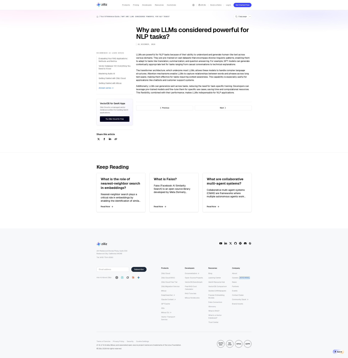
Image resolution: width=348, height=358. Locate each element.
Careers (235, 278)
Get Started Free (242, 5)
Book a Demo (216, 5)
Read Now (105, 206)
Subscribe (139, 269)
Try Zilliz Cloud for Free (114, 119)
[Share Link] (116, 139)
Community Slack (239, 299)
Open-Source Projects (194, 278)
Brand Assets (237, 304)
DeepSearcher (167, 295)
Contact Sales (238, 295)
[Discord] (245, 243)
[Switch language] (193, 5)
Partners (235, 286)
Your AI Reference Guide (109, 16)
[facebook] (104, 139)
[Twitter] (230, 243)
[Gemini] (138, 277)
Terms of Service (103, 341)
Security (130, 341)
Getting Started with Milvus (110, 83)
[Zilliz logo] (102, 5)
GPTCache (165, 304)
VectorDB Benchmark (194, 282)
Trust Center (213, 322)
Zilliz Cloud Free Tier (169, 282)
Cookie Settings (142, 341)
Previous (165, 108)
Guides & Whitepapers (217, 291)
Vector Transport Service (168, 318)
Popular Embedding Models (216, 296)
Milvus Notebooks (192, 298)
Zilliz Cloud (165, 273)
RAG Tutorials (190, 293)
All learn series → (106, 88)
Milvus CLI (165, 312)
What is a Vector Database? (215, 316)
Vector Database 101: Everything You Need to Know (114, 67)
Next (222, 108)
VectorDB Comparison (217, 286)
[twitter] (99, 139)
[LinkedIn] (225, 243)
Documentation (191, 273)
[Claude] (133, 277)
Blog (210, 273)
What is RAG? (214, 311)
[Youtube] (220, 243)
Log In (228, 5)
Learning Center (214, 278)
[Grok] (127, 277)
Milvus (163, 291)
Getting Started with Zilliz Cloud (112, 78)
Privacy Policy (118, 341)
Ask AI (339, 352)
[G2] (250, 243)
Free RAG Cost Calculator (191, 287)
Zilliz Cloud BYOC (168, 278)
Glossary (212, 306)
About (234, 273)
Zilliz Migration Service (170, 286)
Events (234, 291)
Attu (162, 308)
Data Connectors (215, 302)
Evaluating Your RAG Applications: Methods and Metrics (113, 59)
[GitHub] (235, 243)
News (234, 282)
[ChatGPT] (116, 277)
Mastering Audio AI (107, 73)
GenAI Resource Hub (216, 282)
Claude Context (167, 299)
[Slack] (240, 243)
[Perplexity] (122, 277)
